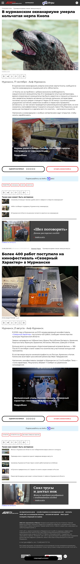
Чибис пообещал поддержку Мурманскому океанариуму (29, 206)
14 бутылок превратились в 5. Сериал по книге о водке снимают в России (35, 469)
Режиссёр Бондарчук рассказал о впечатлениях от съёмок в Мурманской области (38, 476)
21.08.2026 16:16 (6, 248)
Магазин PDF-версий (52, 514)
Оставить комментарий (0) (62, 169)
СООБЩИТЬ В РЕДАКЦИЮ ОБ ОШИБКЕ (30, 517)
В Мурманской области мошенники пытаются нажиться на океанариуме (34, 213)
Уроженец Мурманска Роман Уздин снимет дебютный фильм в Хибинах (34, 463)
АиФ (17, 318)
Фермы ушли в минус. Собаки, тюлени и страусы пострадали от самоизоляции (42, 149)
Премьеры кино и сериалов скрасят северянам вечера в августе (32, 456)
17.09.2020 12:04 (7, 8)
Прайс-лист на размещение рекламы (31, 514)
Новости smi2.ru (9, 242)
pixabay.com (6, 71)
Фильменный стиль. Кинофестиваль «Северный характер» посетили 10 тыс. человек (41, 399)
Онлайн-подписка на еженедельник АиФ (50, 512)
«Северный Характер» (22, 334)
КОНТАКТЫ (68, 512)
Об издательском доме (27, 512)
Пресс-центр (65, 514)
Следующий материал (41, 558)
